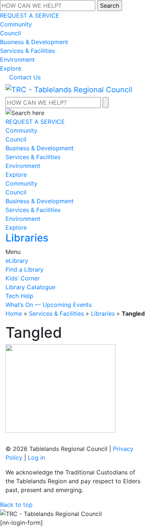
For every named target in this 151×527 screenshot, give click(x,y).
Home (13, 313)
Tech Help (19, 296)
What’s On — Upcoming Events (48, 304)
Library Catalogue (30, 287)
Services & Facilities (27, 50)
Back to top (16, 504)
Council (10, 33)
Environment (17, 59)
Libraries (103, 313)
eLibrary (16, 260)
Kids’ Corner (22, 278)
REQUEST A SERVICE (29, 15)
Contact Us (25, 77)
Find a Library (24, 269)
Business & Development (34, 42)
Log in (36, 457)
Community (16, 24)
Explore (10, 68)
